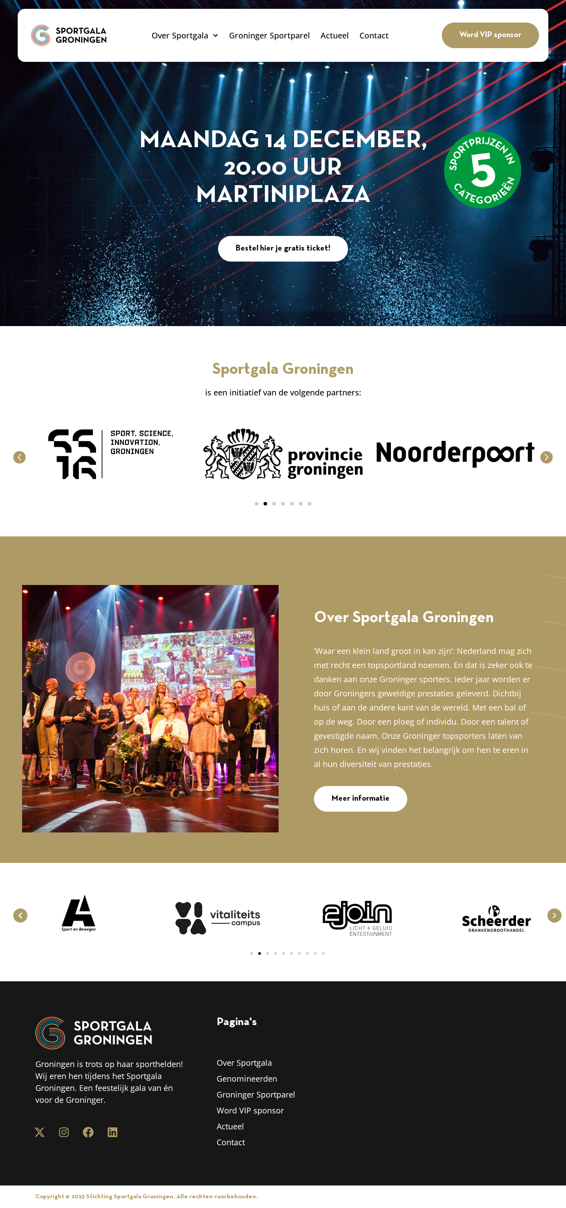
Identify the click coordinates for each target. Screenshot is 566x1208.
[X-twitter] (39, 1132)
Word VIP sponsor (250, 1110)
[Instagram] (64, 1132)
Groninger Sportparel (269, 35)
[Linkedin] (112, 1132)
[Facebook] (88, 1132)
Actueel (335, 35)
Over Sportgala (180, 35)
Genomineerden (247, 1078)
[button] (19, 457)
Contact (374, 35)
